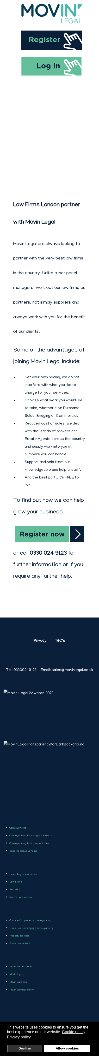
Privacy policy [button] (19, 1037)
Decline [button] (25, 1048)
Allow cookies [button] (67, 1048)
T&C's (60, 641)
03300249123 (21, 670)
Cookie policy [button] (73, 1032)
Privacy (40, 641)
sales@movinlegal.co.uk (72, 670)
